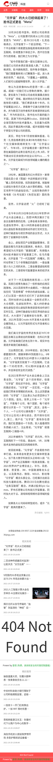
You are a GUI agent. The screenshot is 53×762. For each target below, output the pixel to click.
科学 (39, 10)
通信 (31, 10)
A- (49, 26)
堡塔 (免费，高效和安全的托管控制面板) (31, 665)
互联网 (15, 10)
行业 (23, 10)
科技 (23, 4)
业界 (5, 10)
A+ (44, 26)
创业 (47, 10)
